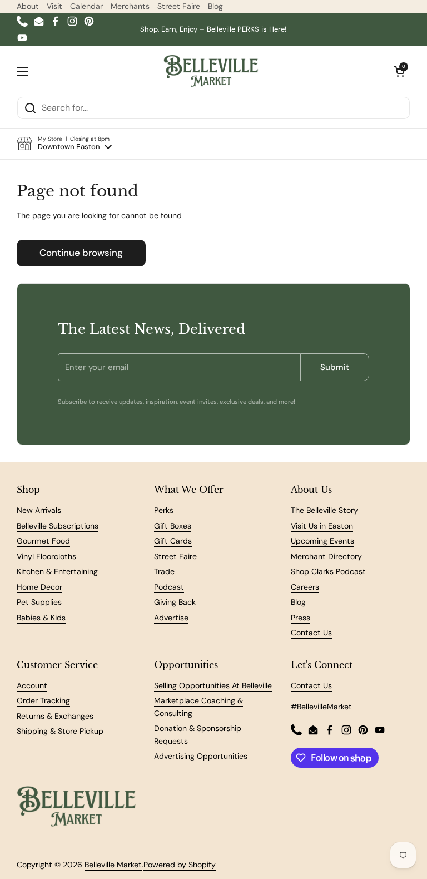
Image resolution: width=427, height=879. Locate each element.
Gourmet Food (43, 541)
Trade (164, 571)
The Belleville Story (324, 510)
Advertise (171, 618)
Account (32, 685)
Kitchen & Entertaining (57, 571)
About (28, 6)
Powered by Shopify (179, 865)
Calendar (86, 6)
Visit (54, 6)
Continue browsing (81, 252)
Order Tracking (43, 700)
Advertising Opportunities (200, 756)
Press (300, 618)
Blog (215, 6)
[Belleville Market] (211, 71)
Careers (305, 587)
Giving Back (175, 602)
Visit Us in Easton (322, 526)
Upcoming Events (322, 541)
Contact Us (311, 633)
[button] (64, 143)
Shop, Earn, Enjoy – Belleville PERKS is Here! (213, 29)
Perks (163, 510)
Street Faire (178, 6)
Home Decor (39, 587)
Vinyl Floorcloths (46, 556)
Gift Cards (173, 541)
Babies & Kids (41, 618)
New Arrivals (39, 510)
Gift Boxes (172, 526)
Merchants (130, 6)
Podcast (169, 587)
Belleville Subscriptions (57, 526)
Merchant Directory (326, 556)
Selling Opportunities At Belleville (213, 685)
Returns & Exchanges (55, 716)
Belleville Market (113, 865)
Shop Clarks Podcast (328, 571)
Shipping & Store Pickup (60, 731)
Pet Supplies (39, 602)
